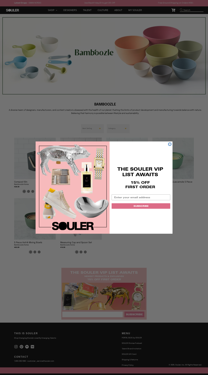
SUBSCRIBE (141, 206)
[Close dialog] (169, 144)
